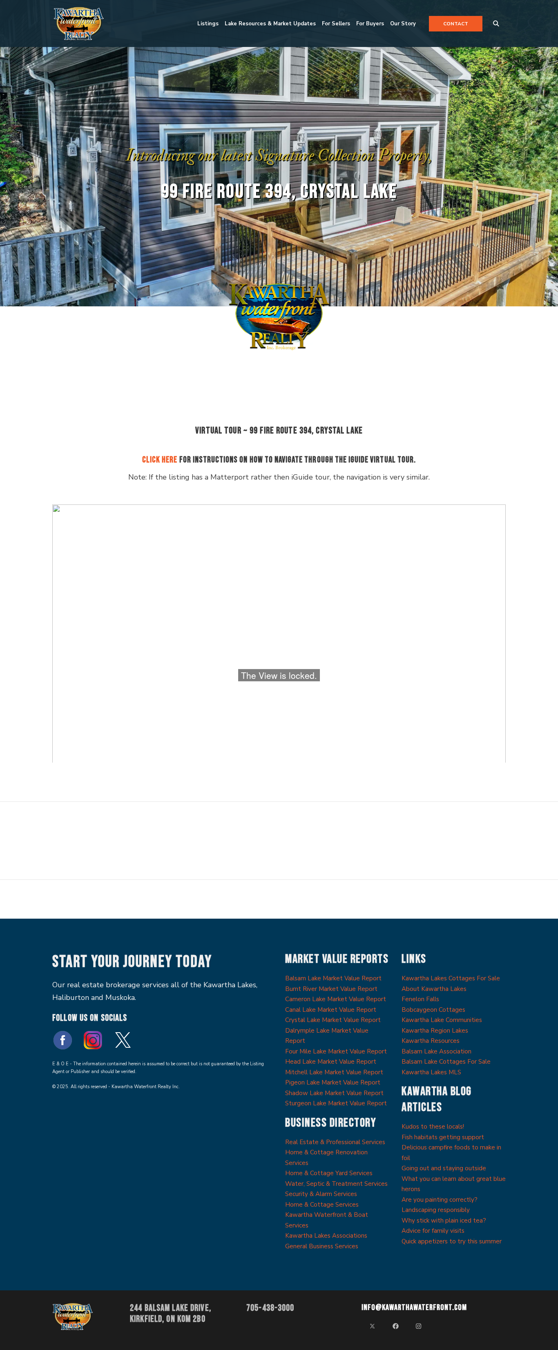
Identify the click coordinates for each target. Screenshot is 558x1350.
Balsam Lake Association (436, 1051)
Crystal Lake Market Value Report (333, 1020)
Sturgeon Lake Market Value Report (336, 1103)
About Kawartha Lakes (434, 989)
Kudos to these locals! (433, 1126)
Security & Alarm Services (321, 1194)
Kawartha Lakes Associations (326, 1236)
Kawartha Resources (431, 1041)
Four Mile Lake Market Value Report (336, 1051)
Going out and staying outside (444, 1168)
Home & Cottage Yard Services (329, 1173)
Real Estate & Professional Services (335, 1142)
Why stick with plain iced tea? (444, 1220)
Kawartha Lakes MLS (431, 1072)
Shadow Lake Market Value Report (334, 1093)
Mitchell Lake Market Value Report (334, 1072)
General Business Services (321, 1246)
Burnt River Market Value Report (331, 989)
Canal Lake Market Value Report (330, 1010)
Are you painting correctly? (440, 1200)
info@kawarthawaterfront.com (414, 1307)
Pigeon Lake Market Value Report (332, 1082)
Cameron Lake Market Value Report (335, 999)
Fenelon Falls (420, 999)
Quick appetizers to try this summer (452, 1241)
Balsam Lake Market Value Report (333, 978)
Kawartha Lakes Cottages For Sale (451, 978)
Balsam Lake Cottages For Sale (446, 1062)
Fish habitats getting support (443, 1137)
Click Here (160, 460)
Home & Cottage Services (322, 1204)
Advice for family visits (433, 1231)
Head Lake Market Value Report (330, 1062)
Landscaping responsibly (436, 1210)
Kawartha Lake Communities (442, 1020)
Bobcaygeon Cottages (433, 1010)
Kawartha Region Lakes (435, 1030)
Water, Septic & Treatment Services (336, 1184)
